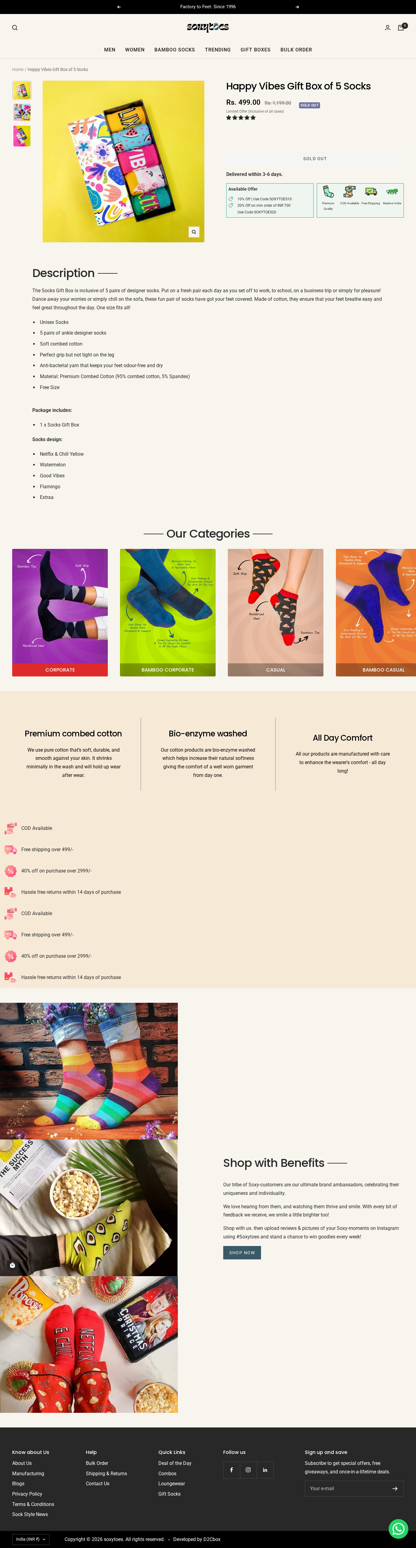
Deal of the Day (175, 1463)
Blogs (18, 1484)
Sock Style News (30, 1514)
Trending (218, 49)
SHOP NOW (242, 1252)
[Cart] (401, 27)
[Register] (395, 1489)
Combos (167, 1473)
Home (17, 69)
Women (135, 49)
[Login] (387, 27)
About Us (22, 1463)
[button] (241, 118)
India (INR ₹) (28, 1539)
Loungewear (171, 1484)
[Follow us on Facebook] (231, 1470)
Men (109, 49)
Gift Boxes (256, 49)
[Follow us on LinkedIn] (265, 1470)
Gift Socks (169, 1494)
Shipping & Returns (106, 1473)
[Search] (15, 27)
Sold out (315, 158)
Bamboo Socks (174, 49)
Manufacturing (28, 1473)
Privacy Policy (27, 1494)
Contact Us (97, 1484)
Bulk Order (296, 49)
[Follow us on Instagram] (248, 1470)
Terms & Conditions (33, 1504)
